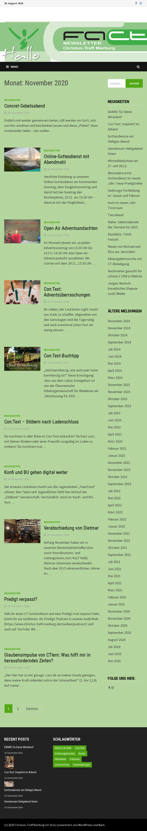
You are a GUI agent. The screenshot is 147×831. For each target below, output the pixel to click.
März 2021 (115, 590)
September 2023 (119, 406)
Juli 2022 (114, 491)
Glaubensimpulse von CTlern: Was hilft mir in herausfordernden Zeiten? (47, 657)
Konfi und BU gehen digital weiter (36, 472)
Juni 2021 (114, 569)
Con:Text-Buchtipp (61, 356)
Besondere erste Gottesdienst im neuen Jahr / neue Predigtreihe (125, 178)
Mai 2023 (114, 427)
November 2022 (119, 469)
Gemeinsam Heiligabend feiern (21, 801)
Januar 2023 (116, 455)
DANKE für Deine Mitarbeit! (18, 747)
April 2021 (115, 583)
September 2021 (119, 554)
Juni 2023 (114, 420)
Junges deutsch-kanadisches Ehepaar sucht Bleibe (123, 288)
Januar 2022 (116, 526)
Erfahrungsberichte (65, 753)
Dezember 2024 (119, 321)
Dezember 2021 (119, 533)
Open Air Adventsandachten (71, 228)
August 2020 (117, 639)
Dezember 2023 (119, 384)
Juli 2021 (114, 562)
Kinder (82, 753)
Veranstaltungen (81, 764)
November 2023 (119, 392)
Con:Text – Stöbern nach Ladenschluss (41, 422)
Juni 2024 (114, 356)
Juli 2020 (114, 647)
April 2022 (115, 505)
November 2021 (119, 540)
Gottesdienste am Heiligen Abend (22, 790)
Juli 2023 (114, 413)
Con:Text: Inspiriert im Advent (20, 772)
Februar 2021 (117, 597)
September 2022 (119, 484)
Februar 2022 (117, 519)
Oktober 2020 (117, 625)
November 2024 (119, 328)
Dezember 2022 (119, 462)
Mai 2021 (114, 576)
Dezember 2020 (119, 611)
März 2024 (115, 377)
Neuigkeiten (12, 100)
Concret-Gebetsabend (24, 106)
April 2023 (115, 434)
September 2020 (119, 632)
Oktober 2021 (117, 547)
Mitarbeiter (60, 759)
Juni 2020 (114, 654)
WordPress (85, 825)
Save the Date (62, 764)
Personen (75, 759)
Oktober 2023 (117, 399)
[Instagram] (141, 3)
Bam (101, 825)
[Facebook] (136, 3)
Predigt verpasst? (20, 599)
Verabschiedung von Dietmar (71, 528)
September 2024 (119, 342)
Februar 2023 (117, 448)
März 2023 (115, 441)
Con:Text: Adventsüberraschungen (67, 292)
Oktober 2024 (117, 335)
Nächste (32, 708)
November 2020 (119, 618)
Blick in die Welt (63, 748)
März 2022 (115, 512)
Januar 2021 (116, 604)
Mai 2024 (114, 363)
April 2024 (115, 370)
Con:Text (79, 748)
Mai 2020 (114, 661)
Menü (14, 67)
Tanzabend (115, 215)
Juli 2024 (114, 349)
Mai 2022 (114, 498)
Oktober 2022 (117, 477)
